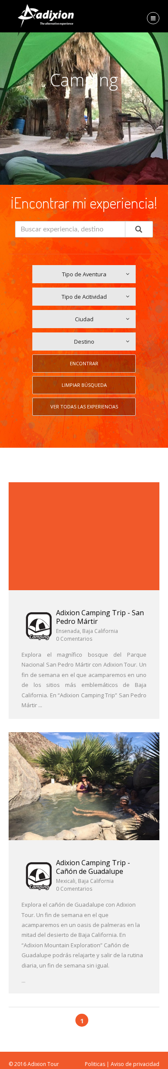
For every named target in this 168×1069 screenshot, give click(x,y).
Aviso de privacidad (135, 1064)
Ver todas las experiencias (84, 406)
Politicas (95, 1064)
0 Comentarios (74, 638)
